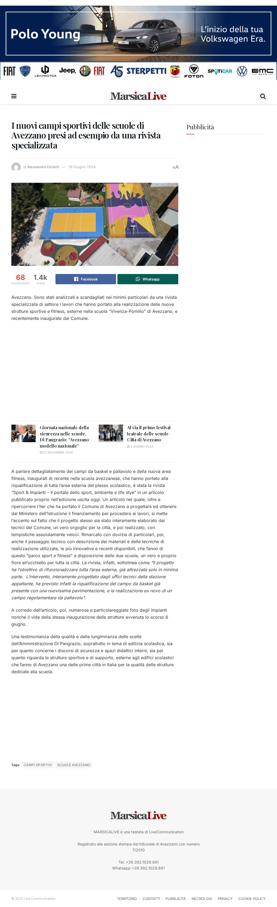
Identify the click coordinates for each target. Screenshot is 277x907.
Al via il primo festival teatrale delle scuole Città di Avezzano (149, 433)
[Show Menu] (14, 96)
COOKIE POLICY (252, 898)
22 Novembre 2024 (57, 452)
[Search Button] (263, 96)
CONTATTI (151, 898)
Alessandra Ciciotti (43, 167)
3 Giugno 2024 (141, 446)
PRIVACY (225, 898)
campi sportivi (38, 765)
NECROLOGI (202, 898)
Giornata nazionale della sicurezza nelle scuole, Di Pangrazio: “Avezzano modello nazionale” (64, 436)
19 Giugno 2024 (82, 167)
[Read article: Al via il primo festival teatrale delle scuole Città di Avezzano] (111, 433)
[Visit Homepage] (138, 96)
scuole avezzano (73, 765)
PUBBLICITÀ (176, 898)
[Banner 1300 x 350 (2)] (138, 42)
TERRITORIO (127, 898)
